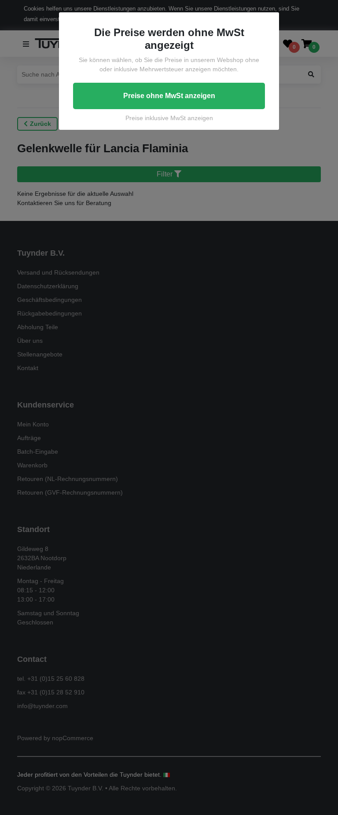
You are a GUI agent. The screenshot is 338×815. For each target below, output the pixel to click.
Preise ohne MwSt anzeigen (169, 95)
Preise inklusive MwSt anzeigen (169, 117)
